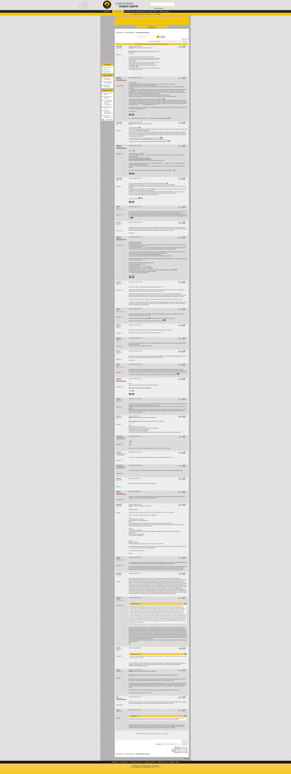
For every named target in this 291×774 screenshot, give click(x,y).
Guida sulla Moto (141, 11)
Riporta (180, 46)
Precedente (157, 41)
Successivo (184, 41)
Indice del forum (119, 32)
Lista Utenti (106, 69)
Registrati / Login (129, 11)
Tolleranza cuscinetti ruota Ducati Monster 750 (108, 112)
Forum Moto (118, 11)
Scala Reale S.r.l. (138, 767)
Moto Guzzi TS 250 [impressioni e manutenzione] (140, 159)
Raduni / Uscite (152, 11)
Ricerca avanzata (158, 8)
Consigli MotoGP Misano (108, 93)
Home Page (106, 11)
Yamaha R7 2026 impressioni (108, 97)
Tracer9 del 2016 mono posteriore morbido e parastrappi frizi (108, 102)
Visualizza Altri (108, 119)
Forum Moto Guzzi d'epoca (142, 32)
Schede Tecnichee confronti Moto (108, 82)
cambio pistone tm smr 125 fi (108, 107)
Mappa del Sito (135, 765)
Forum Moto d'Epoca (129, 32)
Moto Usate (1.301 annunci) (107, 78)
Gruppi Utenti (107, 71)
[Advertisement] (151, 20)
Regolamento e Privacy (145, 765)
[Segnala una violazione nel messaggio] (184, 47)
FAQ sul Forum (107, 67)
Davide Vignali (147, 767)
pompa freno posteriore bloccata (108, 116)
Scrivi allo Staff (155, 765)
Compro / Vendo (164, 11)
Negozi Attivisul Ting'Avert (107, 86)
